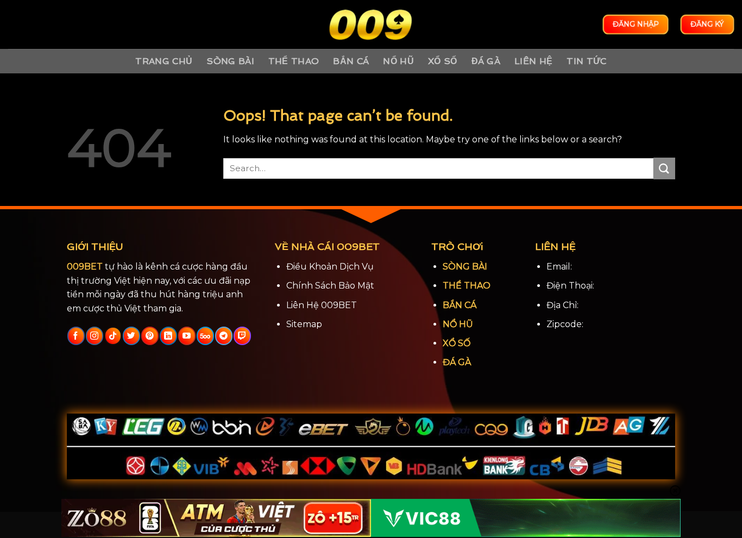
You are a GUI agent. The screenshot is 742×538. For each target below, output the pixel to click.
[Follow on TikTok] (112, 336)
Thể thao (293, 61)
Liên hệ (533, 61)
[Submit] (664, 168)
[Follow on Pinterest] (149, 336)
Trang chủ (163, 61)
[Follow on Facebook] (75, 336)
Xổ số (442, 61)
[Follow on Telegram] (223, 336)
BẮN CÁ (459, 305)
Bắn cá (351, 61)
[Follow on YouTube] (186, 336)
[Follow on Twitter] (131, 336)
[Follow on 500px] (205, 336)
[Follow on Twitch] (242, 336)
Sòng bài (230, 61)
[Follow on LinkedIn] (168, 336)
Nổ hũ (398, 61)
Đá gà (486, 61)
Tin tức (586, 61)
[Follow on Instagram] (94, 336)
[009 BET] (371, 25)
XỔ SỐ (456, 343)
